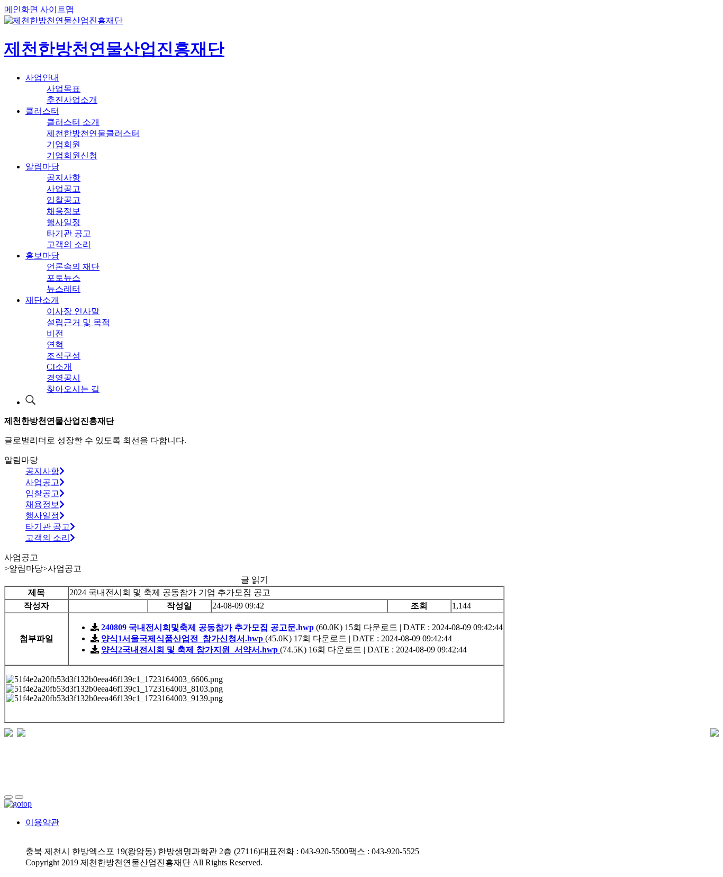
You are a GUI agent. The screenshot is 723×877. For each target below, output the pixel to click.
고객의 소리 (69, 244)
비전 (55, 333)
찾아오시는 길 (73, 388)
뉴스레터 (63, 288)
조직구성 (63, 355)
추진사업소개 (72, 99)
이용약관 (42, 822)
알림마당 (42, 166)
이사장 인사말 (73, 311)
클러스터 (42, 110)
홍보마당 (42, 255)
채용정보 (63, 211)
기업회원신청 (72, 155)
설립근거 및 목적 (78, 322)
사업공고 (63, 188)
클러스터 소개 (73, 122)
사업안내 (42, 77)
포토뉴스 (63, 277)
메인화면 (21, 9)
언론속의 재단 (73, 266)
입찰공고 (63, 199)
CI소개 (59, 366)
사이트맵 (57, 9)
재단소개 (42, 300)
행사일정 (63, 222)
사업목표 (63, 88)
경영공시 (63, 377)
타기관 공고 (69, 233)
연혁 (55, 344)
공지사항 (63, 177)
